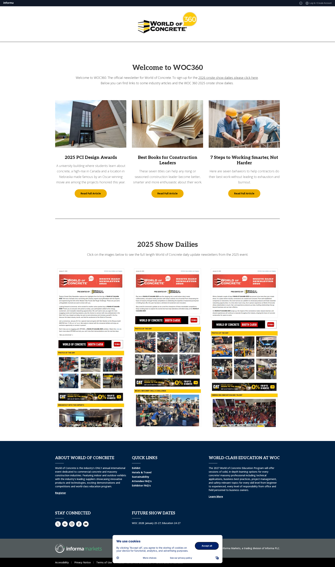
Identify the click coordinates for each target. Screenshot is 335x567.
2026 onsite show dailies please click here (228, 78)
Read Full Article (91, 193)
